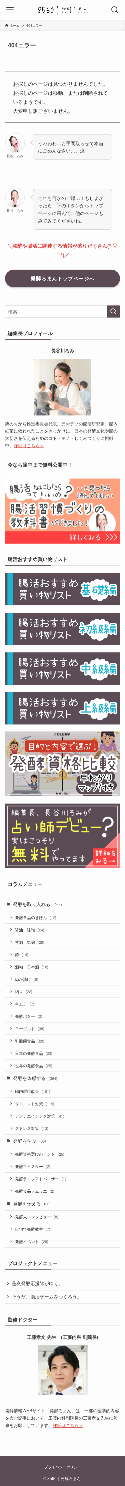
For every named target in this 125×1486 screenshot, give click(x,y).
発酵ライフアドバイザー (40, 1178)
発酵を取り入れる (37, 904)
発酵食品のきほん (35, 917)
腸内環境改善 (32, 1091)
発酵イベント (31, 1241)
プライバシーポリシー (62, 1466)
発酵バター (28, 1016)
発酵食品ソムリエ (34, 1191)
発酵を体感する (35, 1078)
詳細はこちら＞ (29, 445)
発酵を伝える (32, 1203)
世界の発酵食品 (33, 1065)
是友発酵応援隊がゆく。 (37, 1283)
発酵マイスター (32, 1166)
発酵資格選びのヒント (39, 1154)
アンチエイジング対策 (39, 1116)
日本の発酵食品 (33, 1053)
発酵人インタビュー (36, 1216)
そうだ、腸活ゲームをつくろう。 (47, 1296)
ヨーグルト (29, 1028)
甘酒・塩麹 (29, 942)
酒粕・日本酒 (31, 966)
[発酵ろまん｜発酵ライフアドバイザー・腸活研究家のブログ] (62, 10)
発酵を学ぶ (29, 1141)
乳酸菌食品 (29, 1041)
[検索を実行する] (113, 311)
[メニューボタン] (10, 10)
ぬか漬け (26, 979)
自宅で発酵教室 (32, 1229)
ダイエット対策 (34, 1103)
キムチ (24, 1003)
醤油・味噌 (29, 929)
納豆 (23, 991)
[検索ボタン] (115, 10)
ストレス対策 (31, 1128)
